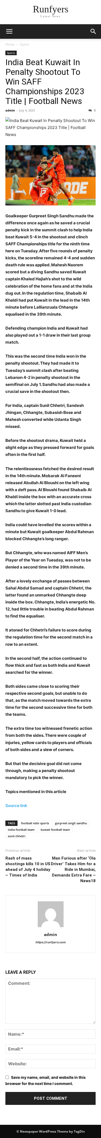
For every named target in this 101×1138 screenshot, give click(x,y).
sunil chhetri (16, 836)
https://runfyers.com (51, 942)
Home (10, 44)
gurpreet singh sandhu (71, 823)
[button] (9, 31)
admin (10, 110)
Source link (16, 805)
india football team (21, 830)
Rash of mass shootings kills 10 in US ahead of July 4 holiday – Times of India (27, 867)
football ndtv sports (35, 823)
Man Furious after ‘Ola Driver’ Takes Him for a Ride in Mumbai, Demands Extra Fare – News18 (73, 869)
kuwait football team (55, 830)
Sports (24, 44)
